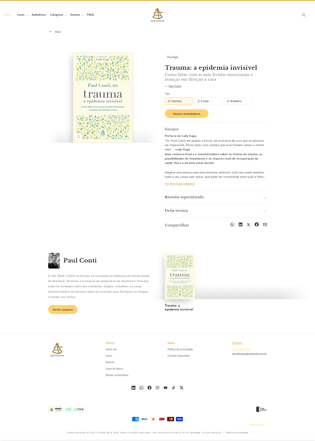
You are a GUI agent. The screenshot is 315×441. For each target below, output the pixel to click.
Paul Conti (175, 86)
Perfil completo (63, 309)
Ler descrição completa (180, 183)
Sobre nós (111, 349)
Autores (110, 362)
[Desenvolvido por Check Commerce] (75, 410)
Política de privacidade (180, 349)
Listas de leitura (114, 368)
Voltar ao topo (257, 424)
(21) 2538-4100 (241, 349)
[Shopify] (55, 410)
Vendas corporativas (117, 375)
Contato (237, 342)
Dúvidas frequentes (179, 355)
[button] (8, 15)
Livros (109, 355)
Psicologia (172, 57)
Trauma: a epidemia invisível (179, 307)
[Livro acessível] (261, 410)
